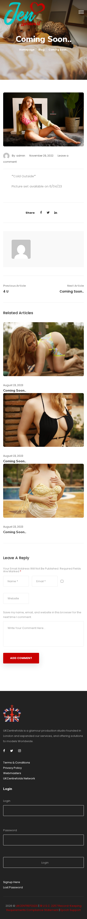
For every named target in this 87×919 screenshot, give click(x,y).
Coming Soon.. (72, 291)
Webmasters (12, 773)
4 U (5, 291)
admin (20, 156)
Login (6, 801)
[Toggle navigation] (81, 12)
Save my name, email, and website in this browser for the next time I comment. (42, 614)
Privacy (8, 768)
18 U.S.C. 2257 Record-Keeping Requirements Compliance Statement (44, 908)
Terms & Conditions (16, 763)
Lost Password (13, 887)
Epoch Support (70, 910)
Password (10, 830)
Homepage (26, 49)
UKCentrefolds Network (19, 778)
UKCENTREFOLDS (27, 906)
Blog (41, 49)
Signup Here (11, 882)
